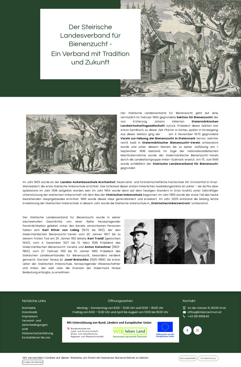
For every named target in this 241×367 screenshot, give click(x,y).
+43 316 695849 (198, 316)
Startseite (29, 308)
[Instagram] (197, 330)
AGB (25, 329)
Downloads (29, 312)
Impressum (30, 316)
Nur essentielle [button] (187, 358)
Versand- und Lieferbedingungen (35, 323)
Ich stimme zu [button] (208, 358)
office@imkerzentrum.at (205, 312)
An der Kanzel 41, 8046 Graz (207, 308)
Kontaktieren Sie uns (36, 337)
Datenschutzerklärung (37, 333)
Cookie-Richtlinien (33, 362)
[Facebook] (187, 330)
